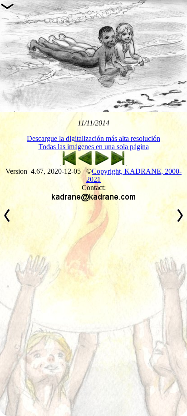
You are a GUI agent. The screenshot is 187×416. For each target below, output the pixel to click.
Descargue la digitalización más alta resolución (93, 138)
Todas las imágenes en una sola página (94, 146)
